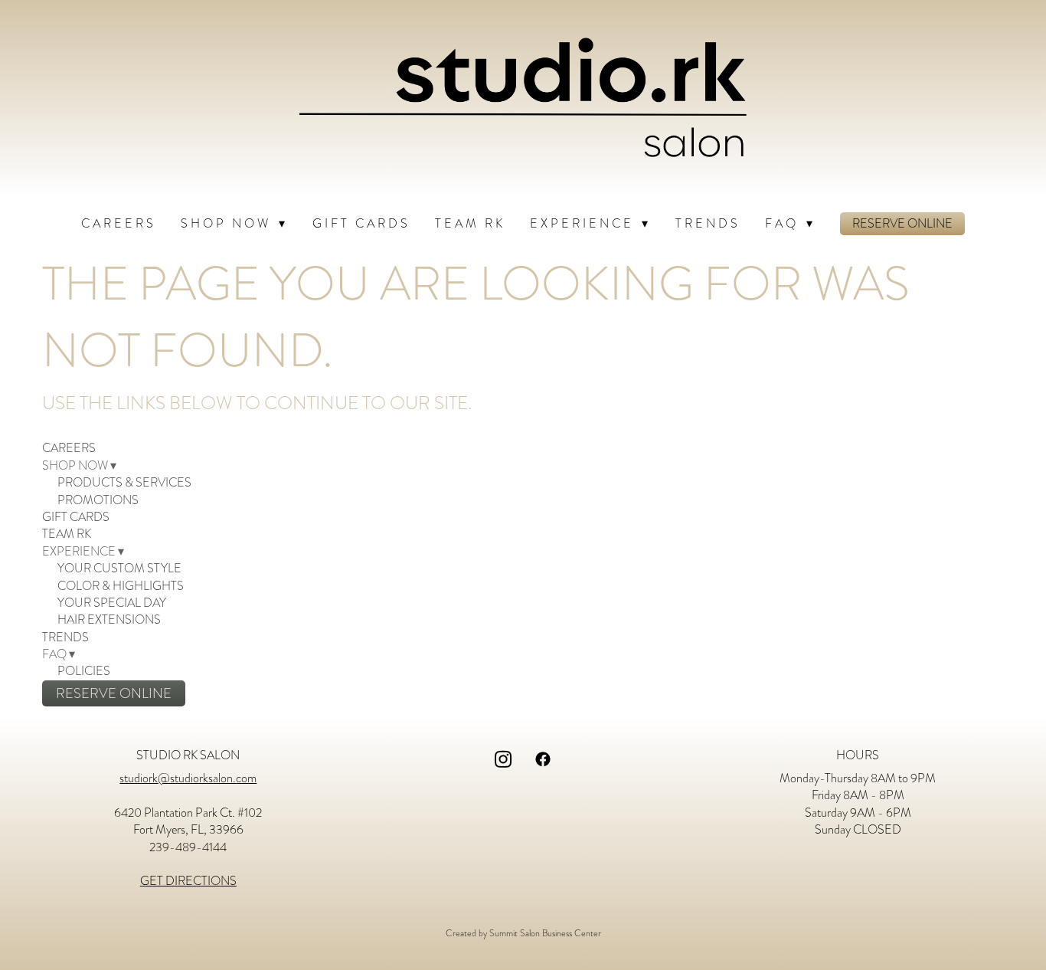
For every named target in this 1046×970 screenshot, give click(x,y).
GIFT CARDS (361, 223)
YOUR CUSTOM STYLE (119, 568)
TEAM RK (470, 223)
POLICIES (83, 671)
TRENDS (707, 223)
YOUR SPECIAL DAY (111, 603)
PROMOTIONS (98, 500)
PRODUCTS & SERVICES (124, 482)
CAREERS (118, 223)
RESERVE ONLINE (902, 223)
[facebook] (543, 759)
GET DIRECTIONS (188, 881)
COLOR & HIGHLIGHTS (120, 586)
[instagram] (503, 759)
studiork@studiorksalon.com (188, 778)
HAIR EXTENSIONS (109, 619)
